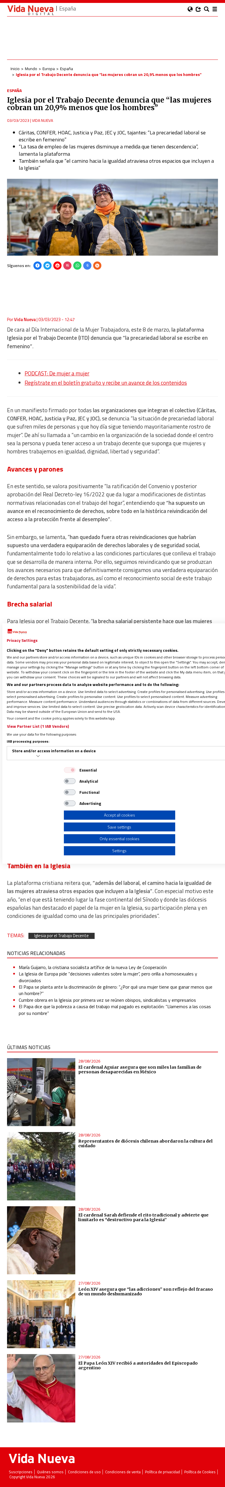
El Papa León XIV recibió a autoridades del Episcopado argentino (138, 1365)
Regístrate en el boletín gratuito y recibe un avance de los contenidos (106, 383)
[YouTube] (57, 265)
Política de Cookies (200, 1471)
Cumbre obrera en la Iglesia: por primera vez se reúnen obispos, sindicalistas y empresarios (107, 1000)
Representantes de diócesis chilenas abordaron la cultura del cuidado (145, 1143)
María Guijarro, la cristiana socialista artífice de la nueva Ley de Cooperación (93, 967)
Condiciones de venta (123, 1471)
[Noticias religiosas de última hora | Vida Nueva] (30, 10)
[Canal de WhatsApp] (77, 265)
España (66, 68)
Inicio (15, 68)
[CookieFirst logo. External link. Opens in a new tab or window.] (17, 631)
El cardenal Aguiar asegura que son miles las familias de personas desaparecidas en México (140, 1069)
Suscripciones (21, 1471)
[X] (47, 265)
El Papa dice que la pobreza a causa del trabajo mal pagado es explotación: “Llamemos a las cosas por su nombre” (115, 1009)
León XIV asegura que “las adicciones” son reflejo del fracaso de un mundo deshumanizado (145, 1292)
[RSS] (97, 265)
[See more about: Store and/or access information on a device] (38, 756)
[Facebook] (37, 265)
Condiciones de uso (84, 1471)
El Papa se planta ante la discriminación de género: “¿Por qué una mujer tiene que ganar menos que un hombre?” (115, 990)
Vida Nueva (42, 120)
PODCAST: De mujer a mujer (57, 373)
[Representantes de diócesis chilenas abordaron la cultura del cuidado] (41, 1166)
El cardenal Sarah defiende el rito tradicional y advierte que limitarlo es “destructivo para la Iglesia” (143, 1217)
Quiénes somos (50, 1471)
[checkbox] (70, 770)
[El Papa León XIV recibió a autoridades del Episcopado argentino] (41, 1388)
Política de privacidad (162, 1471)
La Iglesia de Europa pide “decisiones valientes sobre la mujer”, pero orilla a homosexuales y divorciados (108, 977)
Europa (48, 68)
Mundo (31, 68)
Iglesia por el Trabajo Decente (61, 936)
